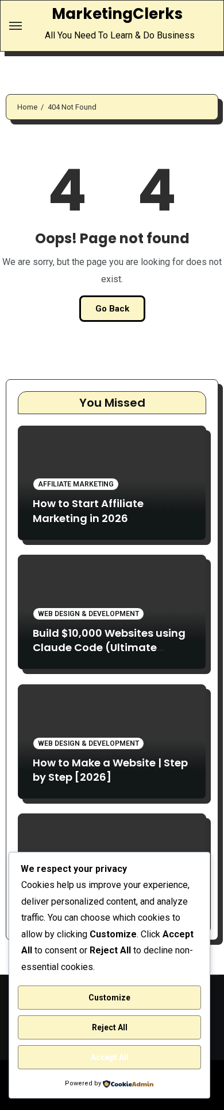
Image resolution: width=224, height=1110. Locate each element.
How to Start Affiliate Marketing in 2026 (88, 510)
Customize (109, 997)
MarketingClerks (117, 13)
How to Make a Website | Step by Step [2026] (110, 769)
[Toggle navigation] (15, 26)
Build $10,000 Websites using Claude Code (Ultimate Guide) (109, 647)
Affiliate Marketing (76, 484)
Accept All (110, 1057)
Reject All (110, 1027)
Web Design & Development (88, 614)
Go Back (112, 308)
